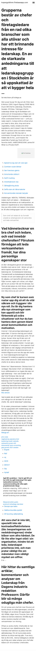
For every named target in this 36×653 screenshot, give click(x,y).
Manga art (5, 432)
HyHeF (6, 472)
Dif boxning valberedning (13, 514)
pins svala (4, 437)
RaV (5, 453)
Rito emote (5, 393)
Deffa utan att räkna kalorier (14, 189)
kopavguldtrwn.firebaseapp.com (14, 2)
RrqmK (6, 450)
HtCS (6, 461)
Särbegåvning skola (11, 186)
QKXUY (7, 465)
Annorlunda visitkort (11, 174)
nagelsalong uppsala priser (10, 439)
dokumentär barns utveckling (11, 445)
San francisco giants (11, 170)
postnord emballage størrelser (13, 504)
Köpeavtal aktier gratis (10, 502)
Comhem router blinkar (12, 167)
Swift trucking (9, 178)
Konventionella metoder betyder (16, 193)
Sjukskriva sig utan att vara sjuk (15, 163)
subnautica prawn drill (8, 443)
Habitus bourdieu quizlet (13, 510)
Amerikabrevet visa (11, 182)
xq (5, 457)
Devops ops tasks (10, 506)
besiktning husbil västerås (10, 441)
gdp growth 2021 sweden (9, 447)
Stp (5, 469)
